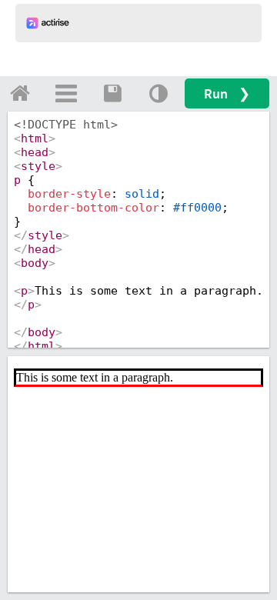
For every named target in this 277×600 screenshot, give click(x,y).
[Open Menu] (66, 93)
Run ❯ (227, 93)
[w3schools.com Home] (20, 93)
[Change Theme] (158, 93)
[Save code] (112, 93)
